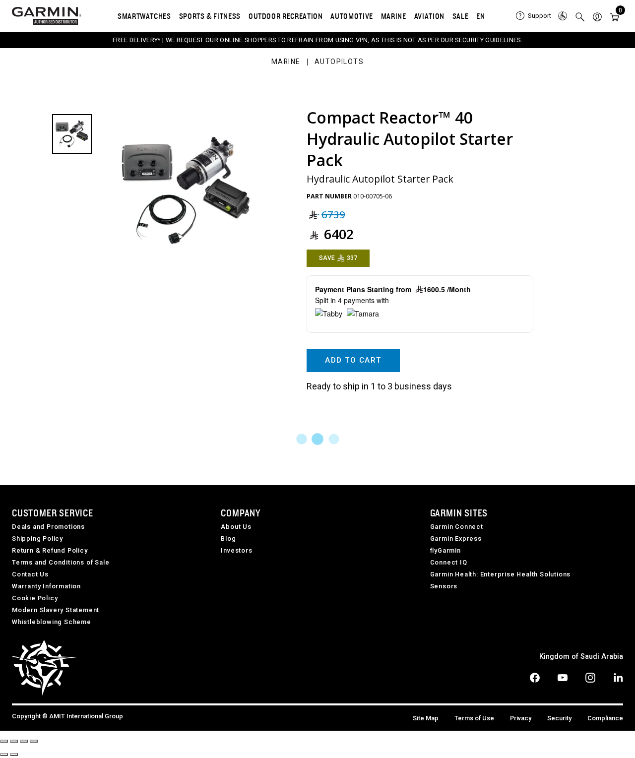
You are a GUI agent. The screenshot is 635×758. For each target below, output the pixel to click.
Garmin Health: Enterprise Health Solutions (500, 574)
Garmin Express (456, 538)
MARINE (393, 16)
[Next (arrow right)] (14, 754)
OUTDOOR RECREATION (286, 16)
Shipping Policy (37, 538)
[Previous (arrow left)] (4, 754)
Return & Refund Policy (50, 550)
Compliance (605, 718)
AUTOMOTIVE (351, 16)
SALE (460, 16)
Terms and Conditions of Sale (60, 562)
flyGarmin (445, 550)
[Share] (14, 741)
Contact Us (30, 574)
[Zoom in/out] (34, 741)
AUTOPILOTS (339, 62)
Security (559, 718)
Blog (228, 538)
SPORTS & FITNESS (210, 16)
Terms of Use (474, 718)
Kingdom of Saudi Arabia (581, 656)
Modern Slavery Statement (55, 610)
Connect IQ (448, 562)
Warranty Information (46, 586)
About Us (236, 526)
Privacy (520, 718)
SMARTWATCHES (144, 16)
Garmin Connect (456, 526)
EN (480, 16)
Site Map (426, 718)
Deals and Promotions (48, 526)
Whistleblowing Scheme (51, 622)
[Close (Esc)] (4, 741)
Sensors (444, 586)
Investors (236, 550)
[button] (597, 16)
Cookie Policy (35, 598)
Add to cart (353, 360)
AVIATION (429, 16)
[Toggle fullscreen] (24, 741)
